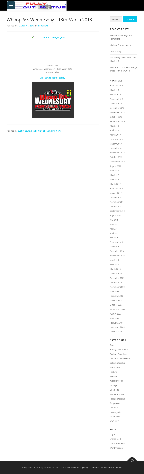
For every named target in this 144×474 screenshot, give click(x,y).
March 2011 (115, 237)
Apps (112, 345)
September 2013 (117, 121)
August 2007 (115, 313)
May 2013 (114, 126)
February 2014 (116, 99)
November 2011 (117, 202)
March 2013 (115, 134)
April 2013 (114, 130)
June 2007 (114, 318)
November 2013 (117, 112)
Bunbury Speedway (118, 354)
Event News (24, 131)
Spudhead (43, 26)
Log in (112, 434)
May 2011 (114, 228)
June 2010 (114, 260)
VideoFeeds (115, 416)
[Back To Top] (132, 461)
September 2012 (117, 161)
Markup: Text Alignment (120, 45)
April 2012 (114, 179)
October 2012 (116, 157)
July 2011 (114, 219)
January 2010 (116, 273)
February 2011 (116, 242)
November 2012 (117, 152)
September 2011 (117, 211)
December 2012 (117, 148)
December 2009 (117, 278)
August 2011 (115, 215)
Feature (113, 372)
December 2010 (117, 251)
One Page (114, 389)
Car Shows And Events (120, 358)
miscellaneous (116, 380)
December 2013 (117, 108)
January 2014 (116, 103)
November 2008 (117, 287)
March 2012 (115, 184)
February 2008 (116, 296)
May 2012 (114, 175)
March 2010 (115, 269)
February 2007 (116, 322)
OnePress (95, 467)
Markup (113, 376)
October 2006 (116, 331)
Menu (134, 5)
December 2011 (117, 197)
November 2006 (117, 327)
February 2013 (116, 139)
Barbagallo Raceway (119, 349)
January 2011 (116, 246)
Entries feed (115, 439)
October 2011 (116, 206)
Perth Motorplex (40, 131)
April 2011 (114, 233)
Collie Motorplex (117, 363)
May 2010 (114, 264)
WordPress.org (116, 448)
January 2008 (116, 300)
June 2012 (114, 170)
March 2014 (115, 94)
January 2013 (116, 143)
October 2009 (116, 282)
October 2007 (116, 304)
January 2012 (116, 193)
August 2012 (115, 166)
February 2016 (116, 85)
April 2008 (114, 291)
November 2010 (117, 255)
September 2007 (117, 309)
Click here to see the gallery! (52, 77)
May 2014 (114, 90)
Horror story (115, 51)
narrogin (113, 385)
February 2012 (116, 188)
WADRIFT (114, 421)
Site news (56, 131)
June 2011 (114, 224)
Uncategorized (116, 412)
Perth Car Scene (117, 394)
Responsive (115, 403)
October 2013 (116, 117)
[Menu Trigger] (11, 5)
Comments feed (117, 443)
